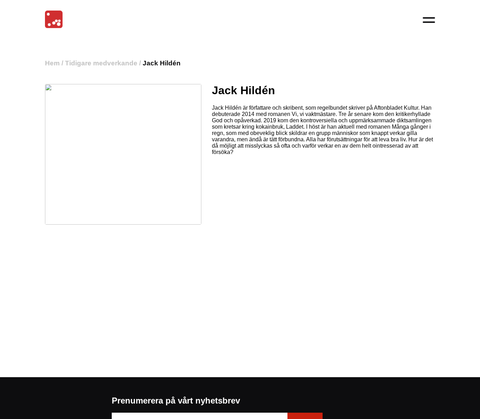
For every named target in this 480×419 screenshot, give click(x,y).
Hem (52, 63)
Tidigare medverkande (101, 63)
